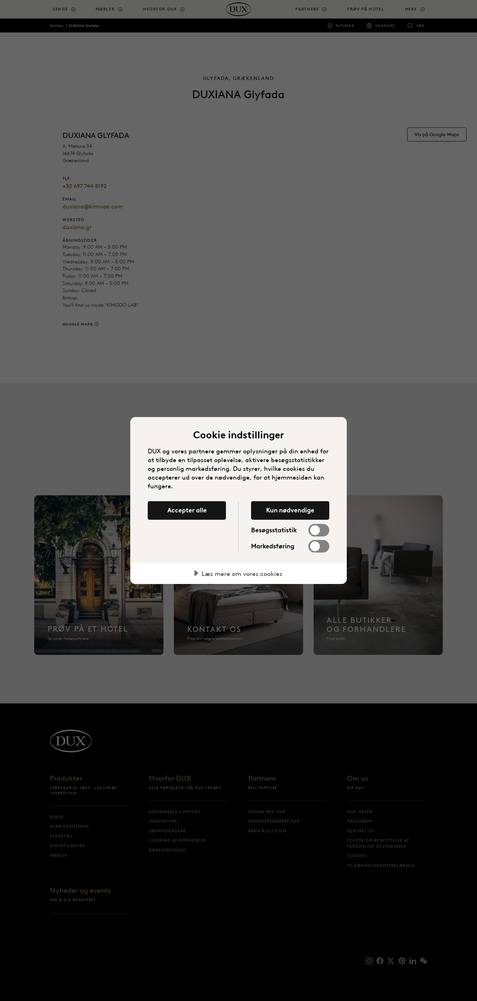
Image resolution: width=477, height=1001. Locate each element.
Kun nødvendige (290, 510)
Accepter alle (187, 510)
